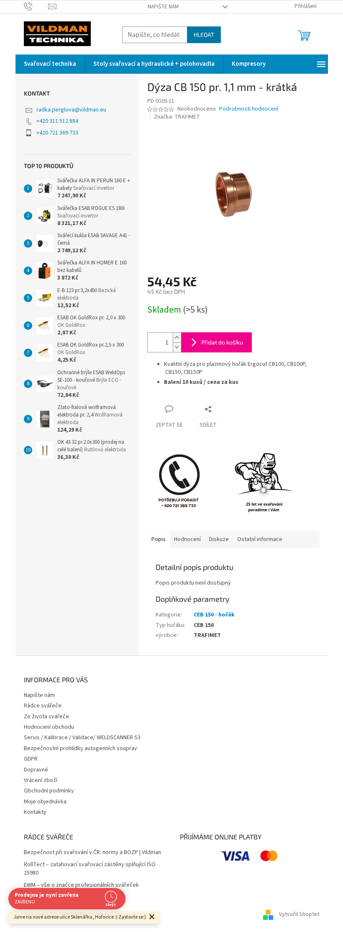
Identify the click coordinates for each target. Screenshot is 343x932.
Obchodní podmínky (49, 791)
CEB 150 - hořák (214, 615)
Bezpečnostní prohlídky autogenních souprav (80, 748)
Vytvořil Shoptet (299, 914)
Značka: (177, 117)
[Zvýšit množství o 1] (177, 337)
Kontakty (35, 812)
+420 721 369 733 (57, 133)
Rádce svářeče (42, 706)
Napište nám (163, 6)
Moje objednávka (45, 801)
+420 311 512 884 (57, 121)
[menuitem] (49, 64)
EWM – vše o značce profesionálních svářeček (81, 885)
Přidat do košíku (222, 342)
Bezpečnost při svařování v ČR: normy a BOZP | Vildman (92, 853)
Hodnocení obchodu (49, 727)
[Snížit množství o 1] (177, 347)
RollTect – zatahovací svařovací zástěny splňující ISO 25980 (90, 869)
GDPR (31, 759)
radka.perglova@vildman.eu (71, 110)
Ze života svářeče (46, 716)
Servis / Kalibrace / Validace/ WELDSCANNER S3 (82, 737)
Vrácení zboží (40, 780)
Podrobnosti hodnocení (248, 109)
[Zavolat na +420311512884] (36, 6)
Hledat (204, 34)
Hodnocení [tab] (187, 539)
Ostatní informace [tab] (259, 539)
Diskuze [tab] (219, 539)
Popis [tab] (158, 539)
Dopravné (36, 770)
